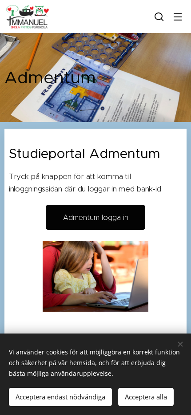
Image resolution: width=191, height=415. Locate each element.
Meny (178, 16)
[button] (159, 16)
